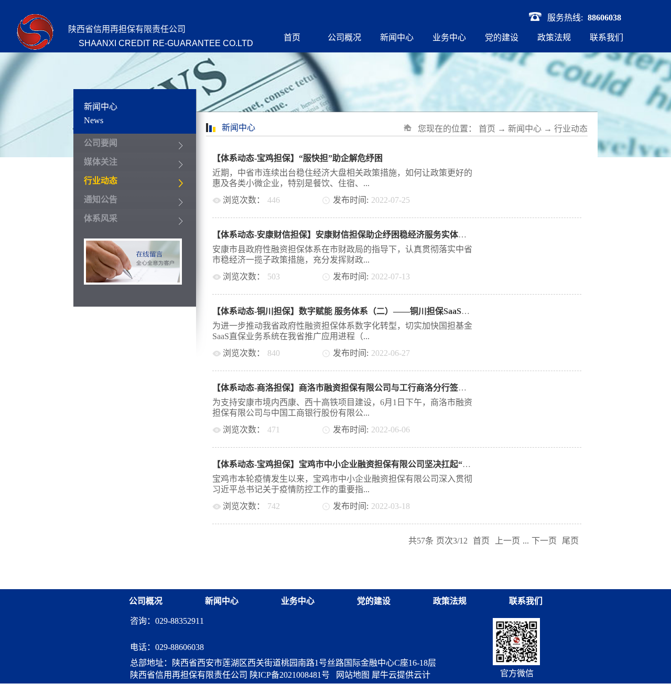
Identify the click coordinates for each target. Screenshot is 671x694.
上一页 (507, 540)
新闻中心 (525, 128)
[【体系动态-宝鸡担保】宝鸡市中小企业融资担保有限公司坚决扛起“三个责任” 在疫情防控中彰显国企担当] (542, 464)
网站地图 (351, 674)
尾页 (570, 540)
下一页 (544, 540)
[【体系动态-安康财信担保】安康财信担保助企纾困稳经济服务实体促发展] (542, 234)
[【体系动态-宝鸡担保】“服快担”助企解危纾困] (542, 158)
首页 (292, 37)
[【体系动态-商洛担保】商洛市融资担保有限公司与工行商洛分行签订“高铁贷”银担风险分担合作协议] (542, 387)
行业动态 (571, 128)
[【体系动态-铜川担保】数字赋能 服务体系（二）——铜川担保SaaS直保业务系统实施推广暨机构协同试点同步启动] (542, 311)
